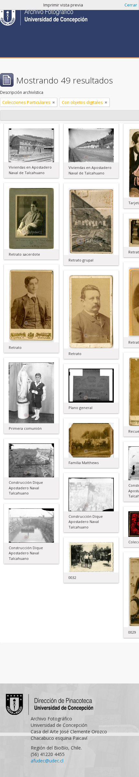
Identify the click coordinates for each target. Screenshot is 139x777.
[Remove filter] (53, 102)
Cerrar (130, 5)
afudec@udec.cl (47, 761)
